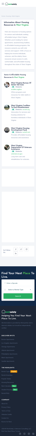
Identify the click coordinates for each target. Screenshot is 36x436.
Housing (8, 16)
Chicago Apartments (8, 347)
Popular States (6, 379)
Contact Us (5, 418)
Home (3, 16)
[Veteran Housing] (7, 147)
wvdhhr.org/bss (16, 89)
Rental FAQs (5, 393)
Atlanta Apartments (8, 350)
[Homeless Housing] (7, 107)
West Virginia (16, 16)
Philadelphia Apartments (9, 354)
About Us (5, 403)
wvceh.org (26, 109)
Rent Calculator (9, 386)
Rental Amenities (7, 375)
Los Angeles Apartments (10, 343)
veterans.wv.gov (16, 154)
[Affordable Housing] (7, 130)
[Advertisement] (18, 177)
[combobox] (19, 289)
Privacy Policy (6, 407)
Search (18, 296)
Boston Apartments (8, 339)
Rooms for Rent (7, 422)
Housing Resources (8, 382)
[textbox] (20, 289)
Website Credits (7, 414)
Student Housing (9, 390)
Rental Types (9, 371)
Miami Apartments (8, 357)
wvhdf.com (26, 132)
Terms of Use (6, 411)
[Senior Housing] (7, 85)
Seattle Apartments (8, 361)
